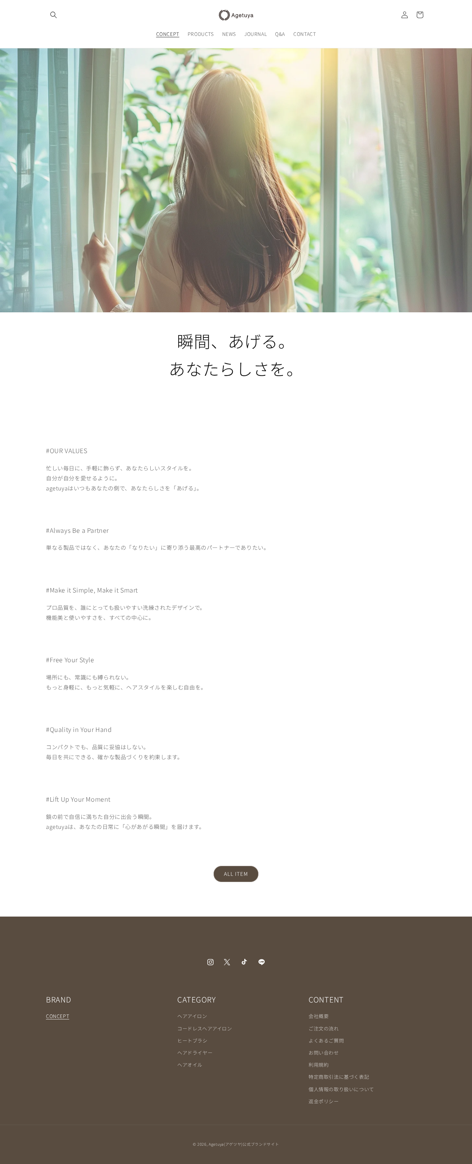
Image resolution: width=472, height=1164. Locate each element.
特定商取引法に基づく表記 (339, 1076)
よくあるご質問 (326, 1040)
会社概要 (319, 1016)
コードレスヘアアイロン (204, 1028)
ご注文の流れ (324, 1028)
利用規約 (319, 1064)
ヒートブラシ (192, 1040)
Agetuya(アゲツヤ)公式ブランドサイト (244, 1144)
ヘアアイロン (192, 1016)
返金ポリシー (324, 1100)
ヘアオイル (189, 1064)
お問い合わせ (324, 1052)
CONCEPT (57, 1016)
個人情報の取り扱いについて (341, 1088)
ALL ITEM (236, 874)
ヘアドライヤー (195, 1052)
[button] (53, 14)
